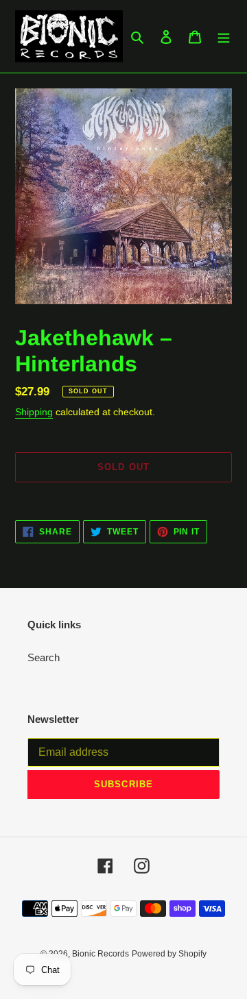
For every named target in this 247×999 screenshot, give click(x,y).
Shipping (34, 411)
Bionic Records (100, 954)
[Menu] (223, 36)
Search (43, 657)
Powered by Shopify (169, 954)
